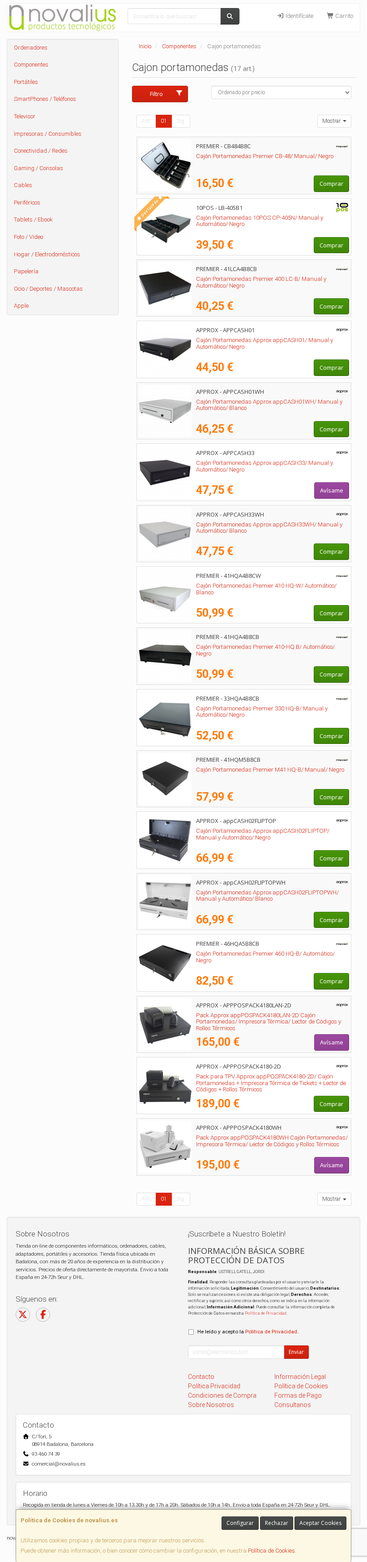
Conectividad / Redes (41, 150)
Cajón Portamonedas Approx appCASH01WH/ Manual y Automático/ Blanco (269, 405)
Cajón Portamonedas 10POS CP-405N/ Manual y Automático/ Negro (259, 221)
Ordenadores (30, 47)
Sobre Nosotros (211, 1404)
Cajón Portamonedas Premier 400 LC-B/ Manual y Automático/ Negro (261, 282)
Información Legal (300, 1376)
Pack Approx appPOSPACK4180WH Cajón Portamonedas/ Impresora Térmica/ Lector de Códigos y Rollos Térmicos (272, 1141)
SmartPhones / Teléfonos (45, 99)
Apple (21, 305)
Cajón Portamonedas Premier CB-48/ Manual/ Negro (264, 156)
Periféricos (27, 202)
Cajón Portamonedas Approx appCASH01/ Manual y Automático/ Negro (264, 343)
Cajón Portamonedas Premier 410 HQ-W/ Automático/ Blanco (266, 589)
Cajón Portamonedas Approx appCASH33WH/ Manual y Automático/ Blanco (269, 528)
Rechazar (276, 1523)
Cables (23, 185)
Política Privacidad (214, 1386)
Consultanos (292, 1404)
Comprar (331, 184)
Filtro (156, 94)
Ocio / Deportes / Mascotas (48, 288)
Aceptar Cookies (320, 1523)
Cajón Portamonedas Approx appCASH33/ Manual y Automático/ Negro (264, 466)
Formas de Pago (298, 1395)
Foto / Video (28, 237)
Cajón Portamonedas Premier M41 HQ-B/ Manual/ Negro (270, 769)
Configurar (240, 1523)
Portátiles (26, 82)
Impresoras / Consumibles (47, 133)
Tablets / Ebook (33, 219)
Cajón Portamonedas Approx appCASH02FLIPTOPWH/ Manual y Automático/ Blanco (267, 895)
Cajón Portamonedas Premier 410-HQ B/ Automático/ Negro (265, 650)
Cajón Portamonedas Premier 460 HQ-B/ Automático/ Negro (265, 957)
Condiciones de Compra (222, 1395)
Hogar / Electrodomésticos (47, 254)
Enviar (296, 1352)
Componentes (31, 64)
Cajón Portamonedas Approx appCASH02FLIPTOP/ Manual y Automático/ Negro (262, 834)
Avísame (331, 490)
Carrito (343, 16)
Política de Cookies (271, 1550)
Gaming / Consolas (38, 168)
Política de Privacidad (265, 1313)
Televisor (24, 116)
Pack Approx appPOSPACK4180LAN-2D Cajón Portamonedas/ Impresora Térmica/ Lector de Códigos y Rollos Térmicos (268, 1022)
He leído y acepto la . (248, 1331)
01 (164, 121)
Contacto (201, 1376)
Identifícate (298, 16)
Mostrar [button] (332, 121)
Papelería (26, 271)
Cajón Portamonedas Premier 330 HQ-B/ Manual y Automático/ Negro (262, 711)
